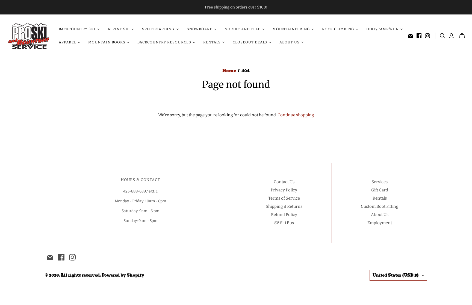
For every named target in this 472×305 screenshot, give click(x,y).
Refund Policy (284, 214)
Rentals (380, 198)
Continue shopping (296, 114)
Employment (379, 222)
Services (379, 181)
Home (229, 70)
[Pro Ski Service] (28, 36)
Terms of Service (284, 198)
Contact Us (284, 181)
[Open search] (442, 36)
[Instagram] (427, 35)
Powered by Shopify (123, 275)
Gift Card (379, 190)
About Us (379, 214)
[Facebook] (419, 35)
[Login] (451, 36)
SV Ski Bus (284, 222)
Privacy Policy (284, 190)
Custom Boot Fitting (379, 206)
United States (396, 275)
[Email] (410, 35)
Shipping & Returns (284, 206)
